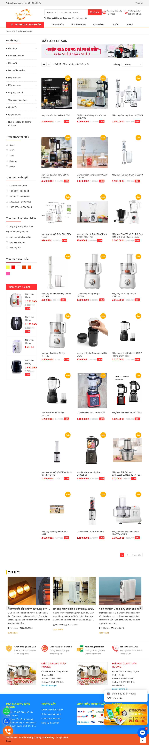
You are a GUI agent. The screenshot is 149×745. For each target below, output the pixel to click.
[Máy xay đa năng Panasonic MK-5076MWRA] (127, 509)
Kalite (12, 145)
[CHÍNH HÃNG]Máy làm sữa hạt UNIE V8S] (92, 93)
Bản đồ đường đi (49, 685)
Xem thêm (13, 633)
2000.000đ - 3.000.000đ (20, 207)
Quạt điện (12, 107)
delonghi (13, 161)
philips (12, 166)
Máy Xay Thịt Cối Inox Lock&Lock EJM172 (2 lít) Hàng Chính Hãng (127, 475)
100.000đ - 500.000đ (19, 191)
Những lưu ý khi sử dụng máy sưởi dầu (75, 609)
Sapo (8, 741)
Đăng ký (119, 11)
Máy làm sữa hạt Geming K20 (91, 413)
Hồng (8, 275)
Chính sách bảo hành (51, 714)
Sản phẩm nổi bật (19, 287)
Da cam (30, 269)
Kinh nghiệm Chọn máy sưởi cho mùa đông (123, 609)
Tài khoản (111, 14)
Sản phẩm (98, 25)
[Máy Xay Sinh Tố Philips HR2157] (56, 390)
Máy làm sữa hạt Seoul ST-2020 (127, 413)
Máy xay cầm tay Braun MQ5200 (127, 175)
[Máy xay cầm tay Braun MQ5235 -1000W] (92, 152)
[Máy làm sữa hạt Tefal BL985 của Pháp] (56, 152)
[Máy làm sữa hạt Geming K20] (92, 390)
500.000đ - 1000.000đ (19, 196)
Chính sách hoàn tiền (51, 718)
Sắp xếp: (117, 64)
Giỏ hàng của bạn (134, 11)
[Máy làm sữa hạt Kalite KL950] (56, 93)
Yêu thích (139, 3)
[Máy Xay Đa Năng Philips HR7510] (127, 271)
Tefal (11, 155)
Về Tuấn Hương (78, 25)
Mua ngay (48, 129)
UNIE (11, 150)
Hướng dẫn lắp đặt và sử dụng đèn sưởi (30, 609)
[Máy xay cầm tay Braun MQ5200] (127, 152)
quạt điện (71, 18)
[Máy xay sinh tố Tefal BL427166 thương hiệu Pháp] (92, 212)
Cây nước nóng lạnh (17, 100)
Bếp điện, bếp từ (16, 55)
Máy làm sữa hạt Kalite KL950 (55, 115)
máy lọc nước (81, 18)
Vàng (8, 269)
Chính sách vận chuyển (52, 710)
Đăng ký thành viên (50, 723)
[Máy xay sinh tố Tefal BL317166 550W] (56, 212)
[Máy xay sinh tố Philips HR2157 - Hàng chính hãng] (127, 331)
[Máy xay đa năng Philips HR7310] (92, 271)
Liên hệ (129, 25)
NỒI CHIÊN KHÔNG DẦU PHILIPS (20, 124)
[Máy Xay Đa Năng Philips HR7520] (56, 331)
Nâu (24, 269)
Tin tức (115, 25)
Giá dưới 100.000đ (18, 186)
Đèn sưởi (12, 63)
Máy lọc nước (14, 85)
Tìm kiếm (94, 12)
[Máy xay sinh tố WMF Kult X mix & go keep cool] (56, 450)
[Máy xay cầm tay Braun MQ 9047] (56, 509)
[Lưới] (43, 64)
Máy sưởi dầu (14, 78)
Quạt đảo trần (14, 114)
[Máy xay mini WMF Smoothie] (92, 509)
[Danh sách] (48, 64)
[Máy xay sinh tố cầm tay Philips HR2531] (56, 271)
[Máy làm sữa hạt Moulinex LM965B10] (92, 450)
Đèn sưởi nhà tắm (16, 70)
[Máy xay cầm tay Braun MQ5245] (127, 93)
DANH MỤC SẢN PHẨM (28, 24)
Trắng (19, 269)
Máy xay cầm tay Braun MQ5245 (127, 115)
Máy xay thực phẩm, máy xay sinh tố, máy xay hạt (19, 229)
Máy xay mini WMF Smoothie (90, 531)
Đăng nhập (110, 11)
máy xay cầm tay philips (20, 237)
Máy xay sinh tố (15, 92)
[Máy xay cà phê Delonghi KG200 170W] (92, 331)
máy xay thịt (15, 247)
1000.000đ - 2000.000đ (20, 202)
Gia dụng (12, 48)
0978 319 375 (34, 3)
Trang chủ (57, 25)
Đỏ (13, 269)
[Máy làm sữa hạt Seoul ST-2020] (127, 390)
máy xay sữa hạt (17, 242)
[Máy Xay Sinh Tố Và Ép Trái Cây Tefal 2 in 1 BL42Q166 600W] (127, 212)
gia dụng (63, 18)
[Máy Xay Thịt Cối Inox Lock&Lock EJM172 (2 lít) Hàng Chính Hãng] (127, 450)
